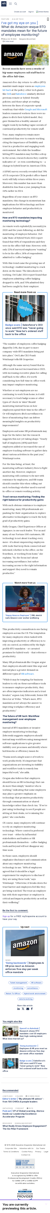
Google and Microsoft (35, 109)
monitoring (18, 988)
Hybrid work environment (35, 993)
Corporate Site (11, 1148)
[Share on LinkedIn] (18, 1008)
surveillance (32, 988)
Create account (20, 12)
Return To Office (13, 993)
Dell (9, 93)
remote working (25, 999)
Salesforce (21, 93)
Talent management (18, 983)
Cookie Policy (27, 1152)
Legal (46, 1152)
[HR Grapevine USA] (4, 4)
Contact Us (25, 1155)
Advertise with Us (26, 1148)
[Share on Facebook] (32, 1008)
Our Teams (40, 1148)
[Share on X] (23, 1008)
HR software (27, 673)
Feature (5, 19)
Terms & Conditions (11, 1152)
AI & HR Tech (17, 19)
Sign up (6, 916)
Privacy (38, 1152)
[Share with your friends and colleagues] (27, 1008)
